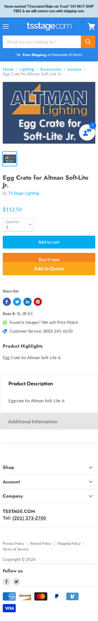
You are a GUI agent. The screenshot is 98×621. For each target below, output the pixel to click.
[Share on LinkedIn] (27, 302)
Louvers (75, 69)
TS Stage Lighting (23, 193)
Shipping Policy (69, 543)
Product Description (30, 383)
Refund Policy (40, 543)
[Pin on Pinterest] (38, 302)
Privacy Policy (13, 543)
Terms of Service (16, 549)
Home (8, 69)
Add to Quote (49, 268)
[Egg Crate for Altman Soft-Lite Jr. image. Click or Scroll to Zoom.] (49, 114)
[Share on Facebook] (7, 302)
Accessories (51, 69)
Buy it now (49, 259)
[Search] (88, 42)
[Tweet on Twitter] (17, 302)
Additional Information (32, 421)
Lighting (27, 69)
